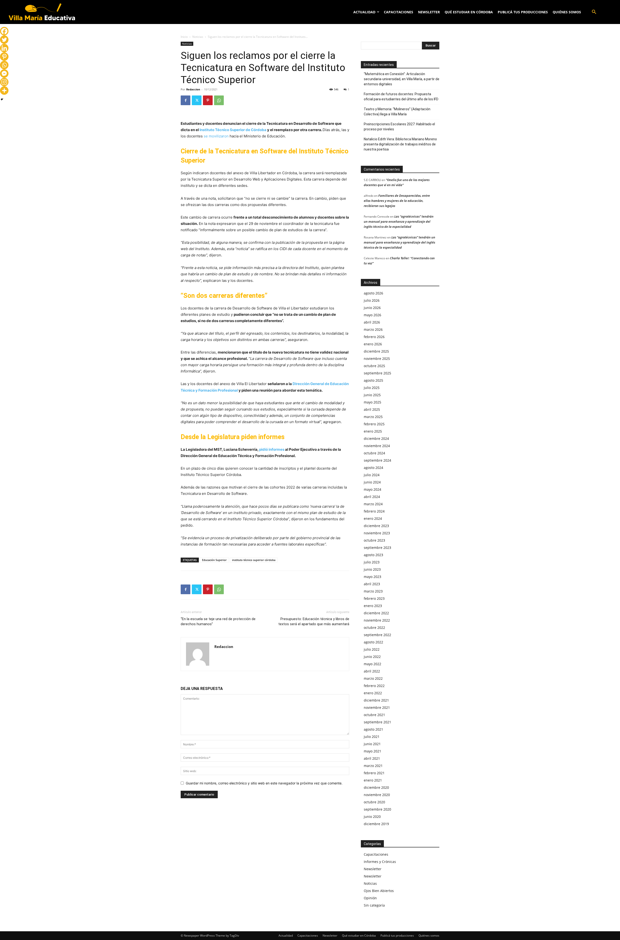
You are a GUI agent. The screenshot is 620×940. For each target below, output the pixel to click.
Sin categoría (374, 905)
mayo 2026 (372, 315)
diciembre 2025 (376, 351)
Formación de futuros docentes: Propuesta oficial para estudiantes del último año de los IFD (401, 96)
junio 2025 (372, 395)
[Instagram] (4, 82)
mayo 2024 (372, 489)
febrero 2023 (374, 598)
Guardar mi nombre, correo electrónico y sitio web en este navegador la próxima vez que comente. (264, 783)
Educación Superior (214, 560)
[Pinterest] (208, 100)
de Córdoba (256, 129)
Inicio (184, 37)
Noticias (197, 37)
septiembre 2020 (377, 809)
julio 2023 (372, 562)
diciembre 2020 (376, 787)
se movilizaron (216, 136)
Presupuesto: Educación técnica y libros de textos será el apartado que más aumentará (313, 621)
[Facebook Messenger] (4, 73)
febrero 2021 (374, 773)
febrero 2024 (374, 511)
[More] (4, 90)
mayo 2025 (372, 402)
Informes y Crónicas (380, 861)
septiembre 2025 (377, 373)
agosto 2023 (373, 555)
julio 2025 (372, 387)
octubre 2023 (374, 540)
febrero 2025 (374, 424)
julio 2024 (372, 475)
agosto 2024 (373, 467)
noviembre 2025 (377, 358)
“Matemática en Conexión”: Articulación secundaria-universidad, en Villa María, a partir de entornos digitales (401, 79)
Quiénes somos (428, 935)
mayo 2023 (372, 576)
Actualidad (286, 935)
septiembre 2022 (377, 634)
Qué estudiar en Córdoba (359, 935)
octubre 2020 (374, 802)
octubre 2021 (374, 714)
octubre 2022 (374, 627)
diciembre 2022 (376, 613)
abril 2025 (372, 409)
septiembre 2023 (377, 547)
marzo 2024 (373, 504)
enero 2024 (373, 518)
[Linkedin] (4, 48)
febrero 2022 (374, 685)
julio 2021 (372, 736)
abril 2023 (372, 584)
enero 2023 (373, 605)
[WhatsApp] (219, 100)
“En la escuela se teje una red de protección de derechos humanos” (218, 621)
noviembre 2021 (377, 707)
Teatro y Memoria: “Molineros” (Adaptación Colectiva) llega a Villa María (397, 111)
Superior (237, 129)
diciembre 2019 (376, 824)
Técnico (222, 129)
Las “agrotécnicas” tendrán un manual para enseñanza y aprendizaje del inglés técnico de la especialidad (399, 221)
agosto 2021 (373, 729)
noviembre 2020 (377, 794)
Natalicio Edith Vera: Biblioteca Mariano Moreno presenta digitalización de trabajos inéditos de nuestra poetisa (400, 144)
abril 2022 (372, 671)
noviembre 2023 (377, 533)
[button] (594, 12)
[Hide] (2, 99)
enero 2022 (373, 693)
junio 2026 (372, 307)
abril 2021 (372, 758)
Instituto (207, 129)
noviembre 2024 (377, 445)
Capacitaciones (376, 854)
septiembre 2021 (377, 722)
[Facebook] (185, 100)
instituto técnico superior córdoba (253, 560)
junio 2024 (372, 482)
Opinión (370, 898)
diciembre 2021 (376, 700)
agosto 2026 (373, 293)
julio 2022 (372, 649)
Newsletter (372, 869)
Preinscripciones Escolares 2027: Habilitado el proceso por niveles (399, 126)
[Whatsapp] (4, 65)
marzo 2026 (373, 329)
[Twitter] (197, 100)
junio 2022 (372, 656)
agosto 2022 (373, 642)
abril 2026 (372, 322)
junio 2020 (372, 816)
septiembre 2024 (377, 460)
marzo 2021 (373, 765)
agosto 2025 (373, 380)
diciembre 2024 (376, 438)
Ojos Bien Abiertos (379, 890)
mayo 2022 (372, 664)
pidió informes (271, 449)
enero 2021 (373, 780)
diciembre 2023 (376, 525)
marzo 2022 (373, 678)
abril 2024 (372, 496)
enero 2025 (373, 431)
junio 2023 (372, 569)
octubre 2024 (374, 453)
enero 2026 (373, 344)
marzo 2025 (373, 416)
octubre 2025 (374, 365)
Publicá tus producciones (397, 935)
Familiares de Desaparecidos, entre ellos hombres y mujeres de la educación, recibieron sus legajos (397, 200)
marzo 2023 (373, 591)
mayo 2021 (372, 751)
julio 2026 (372, 300)
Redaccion (193, 89)
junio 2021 (372, 744)
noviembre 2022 (377, 620)
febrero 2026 (374, 336)
